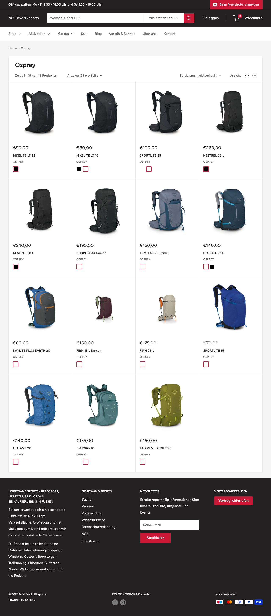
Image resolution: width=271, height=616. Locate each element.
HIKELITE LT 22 (24, 155)
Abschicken (155, 538)
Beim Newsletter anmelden (239, 4)
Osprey (26, 48)
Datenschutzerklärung (98, 527)
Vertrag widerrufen (233, 500)
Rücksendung (92, 513)
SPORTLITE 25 (150, 155)
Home (12, 48)
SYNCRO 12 (85, 448)
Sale (84, 34)
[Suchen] (189, 18)
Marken (63, 34)
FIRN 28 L (147, 351)
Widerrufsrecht (93, 520)
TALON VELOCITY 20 (155, 448)
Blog (98, 34)
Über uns (149, 34)
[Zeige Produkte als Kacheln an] (247, 75)
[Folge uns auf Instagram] (123, 602)
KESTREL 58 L (23, 253)
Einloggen (211, 18)
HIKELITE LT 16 (87, 155)
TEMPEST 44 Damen (91, 253)
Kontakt (170, 34)
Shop (12, 34)
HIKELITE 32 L (213, 253)
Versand (88, 506)
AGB (85, 534)
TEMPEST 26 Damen (154, 253)
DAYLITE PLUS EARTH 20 (31, 351)
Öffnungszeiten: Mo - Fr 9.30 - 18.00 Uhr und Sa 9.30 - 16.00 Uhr (55, 4)
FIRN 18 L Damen (88, 351)
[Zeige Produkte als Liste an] (254, 75)
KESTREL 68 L (213, 155)
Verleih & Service (122, 34)
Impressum (90, 541)
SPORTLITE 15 (213, 351)
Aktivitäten (37, 34)
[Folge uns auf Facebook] (115, 602)
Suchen (87, 499)
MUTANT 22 (22, 448)
